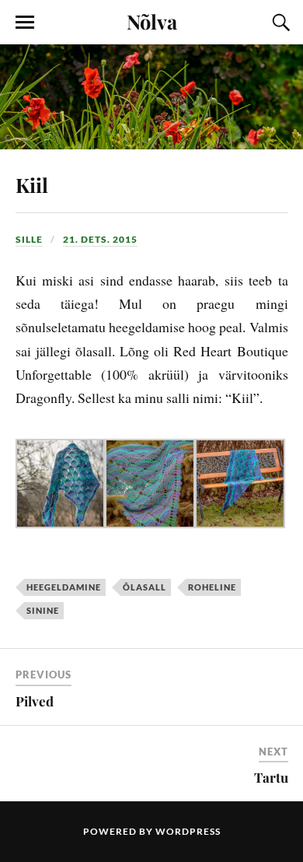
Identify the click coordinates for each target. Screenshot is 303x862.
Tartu (271, 777)
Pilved (35, 701)
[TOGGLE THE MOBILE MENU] (25, 23)
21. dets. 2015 (100, 239)
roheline (212, 587)
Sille (29, 239)
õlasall (144, 587)
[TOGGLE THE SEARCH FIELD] (279, 23)
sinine (42, 610)
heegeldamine (63, 587)
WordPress (188, 831)
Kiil (32, 184)
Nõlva (152, 21)
